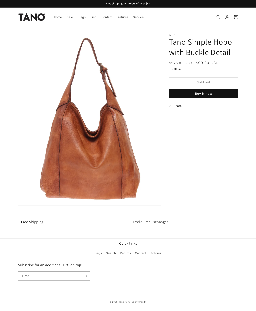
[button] (218, 17)
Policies (155, 253)
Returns (125, 253)
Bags (98, 253)
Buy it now (203, 93)
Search (111, 253)
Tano (121, 302)
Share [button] (178, 105)
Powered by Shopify (136, 302)
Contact (140, 253)
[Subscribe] (85, 276)
